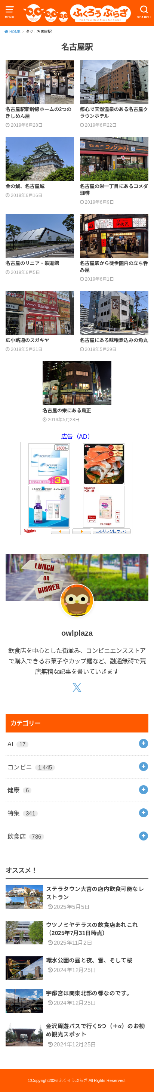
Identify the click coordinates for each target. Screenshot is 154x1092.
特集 (21, 813)
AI (16, 744)
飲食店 (24, 836)
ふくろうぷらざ (73, 1080)
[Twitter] (77, 688)
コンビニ (29, 767)
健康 (18, 790)
